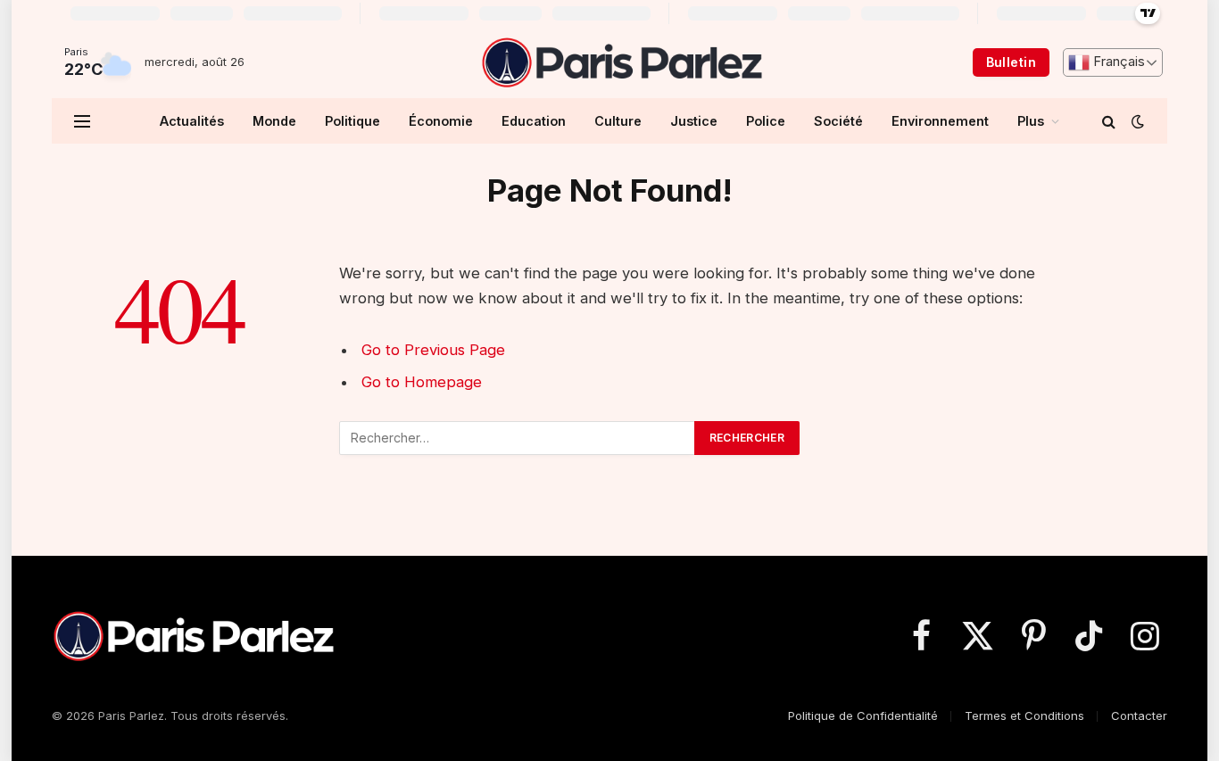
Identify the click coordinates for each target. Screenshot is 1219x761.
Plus (1030, 120)
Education (534, 120)
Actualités (192, 120)
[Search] (1109, 121)
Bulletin (1011, 62)
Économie (441, 120)
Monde (274, 120)
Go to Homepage (421, 382)
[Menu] (82, 121)
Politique (352, 120)
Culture (618, 120)
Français (1117, 62)
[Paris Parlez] (621, 62)
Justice (693, 120)
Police (765, 120)
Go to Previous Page (433, 350)
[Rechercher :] (517, 438)
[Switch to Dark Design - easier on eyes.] (1136, 121)
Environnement (940, 120)
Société (838, 120)
